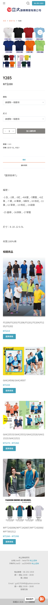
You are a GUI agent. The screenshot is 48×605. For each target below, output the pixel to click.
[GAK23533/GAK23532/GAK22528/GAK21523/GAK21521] (24, 415)
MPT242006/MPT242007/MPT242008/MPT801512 (23, 529)
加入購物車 (31, 131)
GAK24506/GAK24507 (14, 380)
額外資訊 (24, 165)
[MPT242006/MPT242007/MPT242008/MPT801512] (24, 490)
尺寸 (5, 113)
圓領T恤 (10, 147)
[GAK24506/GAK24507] (24, 361)
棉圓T (17, 147)
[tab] (24, 159)
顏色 (5, 96)
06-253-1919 (38, 3)
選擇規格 (9, 336)
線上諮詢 (33, 560)
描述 (24, 159)
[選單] (4, 3)
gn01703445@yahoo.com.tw (27, 583)
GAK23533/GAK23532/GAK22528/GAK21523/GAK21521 (23, 436)
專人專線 (24, 578)
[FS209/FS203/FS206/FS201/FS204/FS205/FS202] (24, 287)
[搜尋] (28, 3)
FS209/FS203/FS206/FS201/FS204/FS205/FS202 (23, 324)
